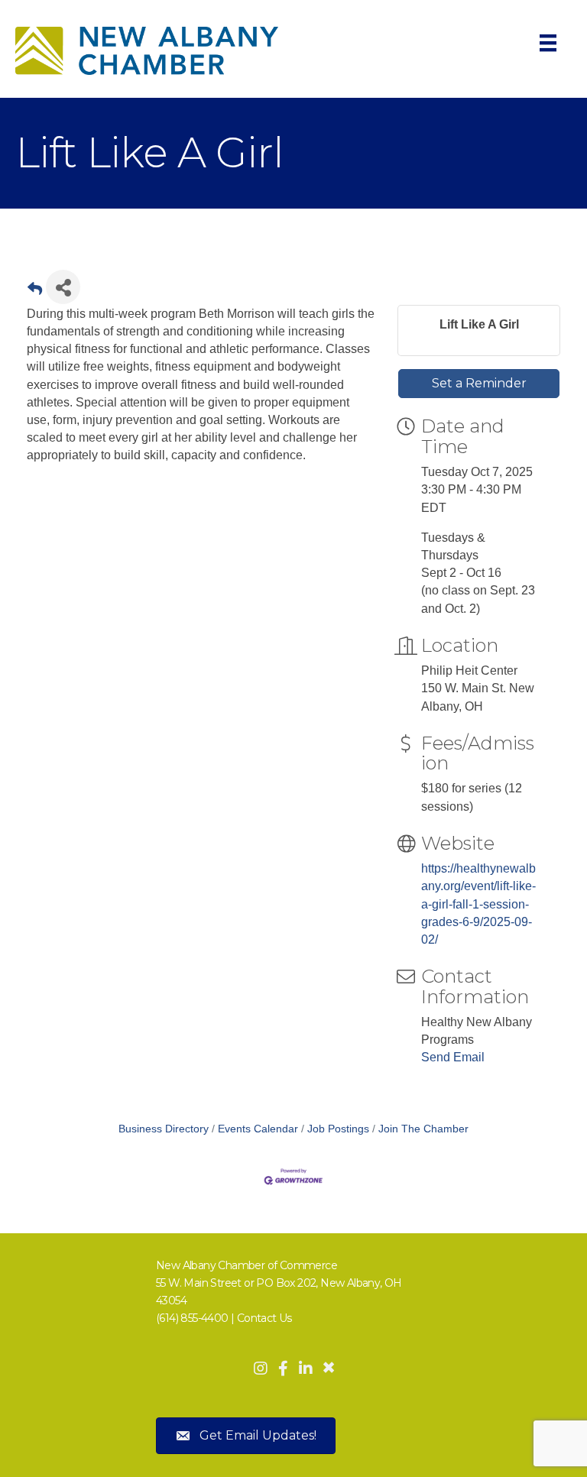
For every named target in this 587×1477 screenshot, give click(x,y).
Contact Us (264, 1318)
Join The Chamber (423, 1129)
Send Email (453, 1057)
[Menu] (548, 43)
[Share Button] (63, 287)
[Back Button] (35, 291)
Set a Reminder (479, 383)
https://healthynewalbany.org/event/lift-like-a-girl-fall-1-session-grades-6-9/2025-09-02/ (478, 904)
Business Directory (163, 1129)
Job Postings (338, 1129)
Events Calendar (258, 1129)
